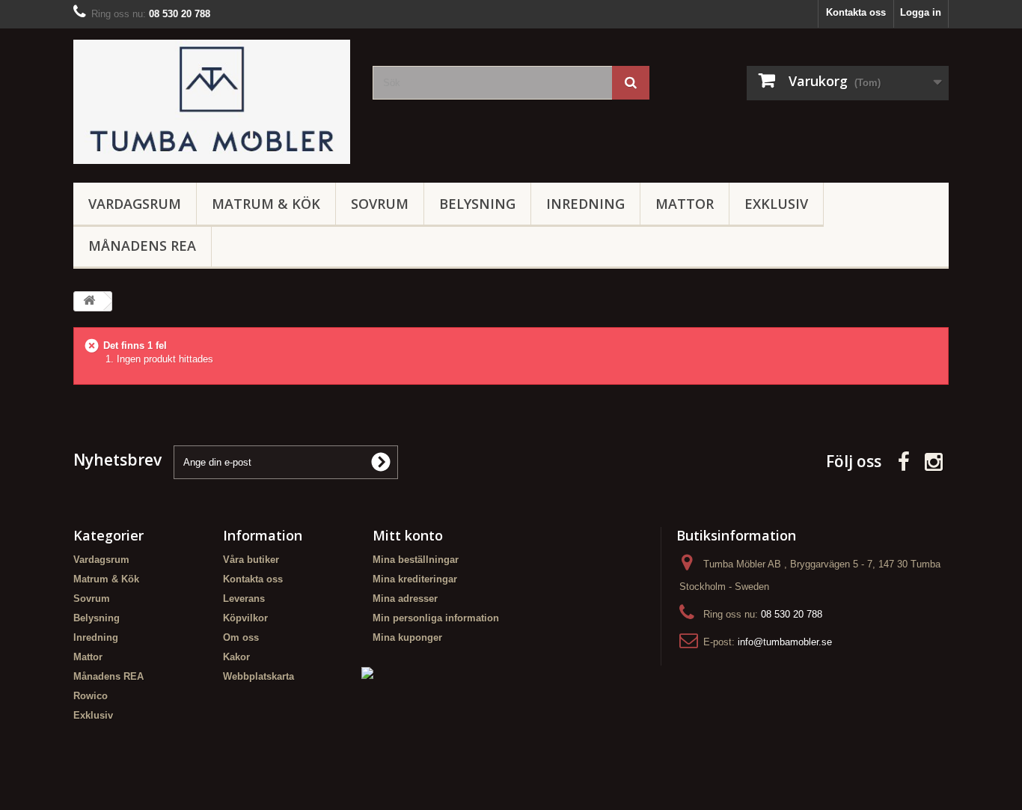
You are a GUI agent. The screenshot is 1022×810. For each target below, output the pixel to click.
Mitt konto (408, 535)
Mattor (684, 204)
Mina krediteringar (415, 579)
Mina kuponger (407, 637)
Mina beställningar (416, 559)
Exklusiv (776, 204)
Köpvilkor (245, 618)
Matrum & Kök (266, 204)
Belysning (477, 204)
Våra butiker (251, 559)
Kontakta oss (856, 12)
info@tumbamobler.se (785, 642)
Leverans (244, 598)
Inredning (585, 204)
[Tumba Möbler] (211, 102)
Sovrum (380, 204)
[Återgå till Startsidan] (89, 301)
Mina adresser (405, 598)
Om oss (241, 637)
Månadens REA (142, 246)
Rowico (90, 695)
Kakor (236, 657)
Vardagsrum (134, 204)
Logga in (920, 12)
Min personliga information (436, 618)
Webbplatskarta (258, 676)
